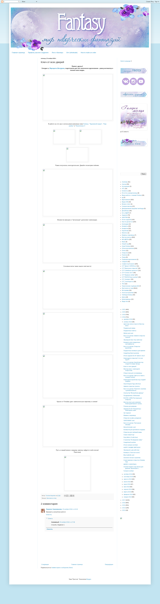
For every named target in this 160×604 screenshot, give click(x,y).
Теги (123, 284)
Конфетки (125, 228)
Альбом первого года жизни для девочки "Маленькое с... (133, 467)
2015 (124, 505)
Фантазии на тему (51, 498)
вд (122, 197)
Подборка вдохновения (129, 259)
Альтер (124, 184)
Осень (124, 250)
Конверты (125, 226)
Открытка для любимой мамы (133, 432)
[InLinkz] (121, 518)
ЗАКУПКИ (125, 217)
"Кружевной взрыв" (95, 124)
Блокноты (125, 191)
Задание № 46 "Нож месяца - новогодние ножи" (132, 409)
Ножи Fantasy (126, 246)
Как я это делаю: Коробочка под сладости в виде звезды (133, 363)
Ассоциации (125, 186)
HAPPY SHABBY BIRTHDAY (132, 447)
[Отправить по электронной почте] (65, 496)
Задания (124, 215)
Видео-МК (125, 202)
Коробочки (125, 230)
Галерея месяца (127, 206)
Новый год (125, 244)
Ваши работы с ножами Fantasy (131, 195)
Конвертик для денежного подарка (134, 429)
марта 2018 (127, 492)
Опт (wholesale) (71, 52)
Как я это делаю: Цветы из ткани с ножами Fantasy (134, 376)
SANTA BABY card (129, 420)
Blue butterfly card (129, 455)
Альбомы (125, 182)
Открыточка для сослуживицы (133, 373)
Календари (125, 224)
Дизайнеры (125, 210)
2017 (124, 500)
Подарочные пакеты (130, 330)
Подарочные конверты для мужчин (134, 350)
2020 (124, 312)
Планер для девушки (130, 406)
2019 (124, 314)
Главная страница (18, 52)
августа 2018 (128, 479)
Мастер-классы (126, 237)
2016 (124, 502)
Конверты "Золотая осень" (132, 452)
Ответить (49, 514)
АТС (123, 188)
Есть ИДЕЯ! (125, 213)
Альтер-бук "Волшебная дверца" (134, 393)
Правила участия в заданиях (38, 52)
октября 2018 (128, 474)
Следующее (45, 564)
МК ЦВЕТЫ (125, 239)
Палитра (124, 255)
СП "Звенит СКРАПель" (129, 266)
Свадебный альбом (130, 442)
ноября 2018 (128, 322)
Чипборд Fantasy (127, 295)
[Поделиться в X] (69, 496)
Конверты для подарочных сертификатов (132, 343)
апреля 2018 (128, 489)
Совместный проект (128, 264)
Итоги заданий (126, 219)
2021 (124, 309)
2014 (124, 508)
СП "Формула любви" (128, 275)
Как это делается (127, 222)
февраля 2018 (128, 494)
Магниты (124, 233)
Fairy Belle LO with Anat (131, 437)
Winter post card (128, 333)
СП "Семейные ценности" (130, 270)
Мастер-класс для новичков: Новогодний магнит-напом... (133, 402)
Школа (124, 297)
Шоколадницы (126, 299)
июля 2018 (127, 482)
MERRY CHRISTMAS (130, 464)
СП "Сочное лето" (127, 272)
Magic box (125, 301)
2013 (124, 510)
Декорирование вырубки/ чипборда (133, 208)
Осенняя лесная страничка (132, 457)
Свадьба (124, 261)
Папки (124, 257)
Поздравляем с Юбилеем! (132, 395)
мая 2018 (127, 487)
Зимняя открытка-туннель (132, 386)
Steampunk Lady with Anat (131, 450)
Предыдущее (109, 564)
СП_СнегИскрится (127, 281)
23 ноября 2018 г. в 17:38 (67, 522)
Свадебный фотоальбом (131, 353)
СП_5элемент (126, 279)
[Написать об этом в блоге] (67, 496)
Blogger (88, 579)
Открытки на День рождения (132, 418)
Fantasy (85, 124)
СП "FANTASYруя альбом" (130, 277)
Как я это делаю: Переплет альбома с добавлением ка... (135, 389)
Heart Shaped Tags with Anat (132, 384)
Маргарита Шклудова (57, 68)
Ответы (50, 518)
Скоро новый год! (129, 435)
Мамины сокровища (128, 235)
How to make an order (88, 52)
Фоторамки (125, 290)
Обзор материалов (128, 248)
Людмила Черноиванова (54, 509)
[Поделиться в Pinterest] (73, 496)
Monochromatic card (130, 427)
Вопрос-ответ (126, 204)
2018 (124, 317)
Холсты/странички (127, 292)
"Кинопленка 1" (80, 126)
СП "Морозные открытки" (130, 268)
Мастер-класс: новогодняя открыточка (132, 369)
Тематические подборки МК (130, 286)
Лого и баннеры (57, 52)
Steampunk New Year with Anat (133, 340)
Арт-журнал (127, 413)
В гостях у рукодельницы (129, 193)
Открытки (125, 253)
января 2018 (128, 497)
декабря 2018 (128, 319)
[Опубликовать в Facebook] (71, 496)
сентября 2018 (128, 476)
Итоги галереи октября (131, 445)
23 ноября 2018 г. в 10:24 (70, 509)
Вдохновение (126, 199)
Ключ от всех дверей (130, 366)
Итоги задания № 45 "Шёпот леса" (134, 355)
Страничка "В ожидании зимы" (133, 440)
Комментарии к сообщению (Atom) (62, 567)
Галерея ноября (129, 471)
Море (123, 242)
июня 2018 (127, 484)
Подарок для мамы (129, 328)
